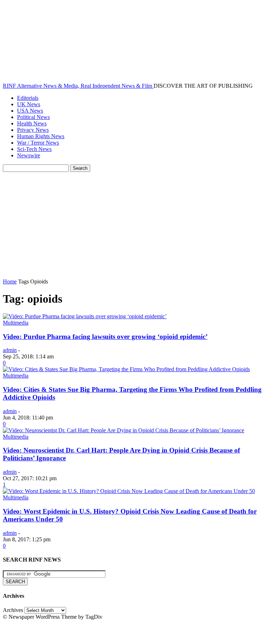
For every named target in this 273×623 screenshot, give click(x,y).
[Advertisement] (136, 225)
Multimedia (15, 323)
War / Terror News (38, 143)
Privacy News (33, 130)
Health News (32, 123)
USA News (30, 111)
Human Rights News (40, 136)
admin (10, 350)
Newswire (28, 155)
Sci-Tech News (34, 149)
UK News (28, 104)
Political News (33, 117)
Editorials (27, 98)
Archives (13, 610)
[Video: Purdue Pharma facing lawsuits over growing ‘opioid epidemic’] (85, 316)
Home (10, 281)
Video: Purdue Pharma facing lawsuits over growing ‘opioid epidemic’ (105, 336)
